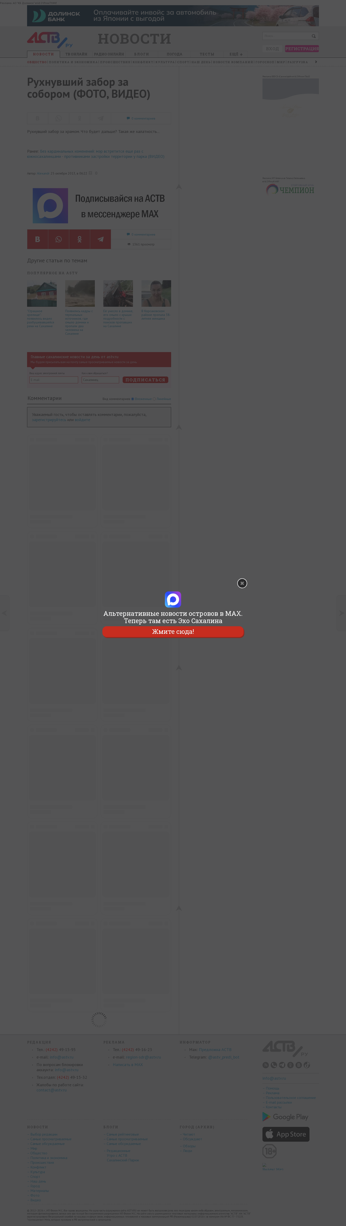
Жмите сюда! (173, 632)
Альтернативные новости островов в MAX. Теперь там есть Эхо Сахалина (173, 617)
